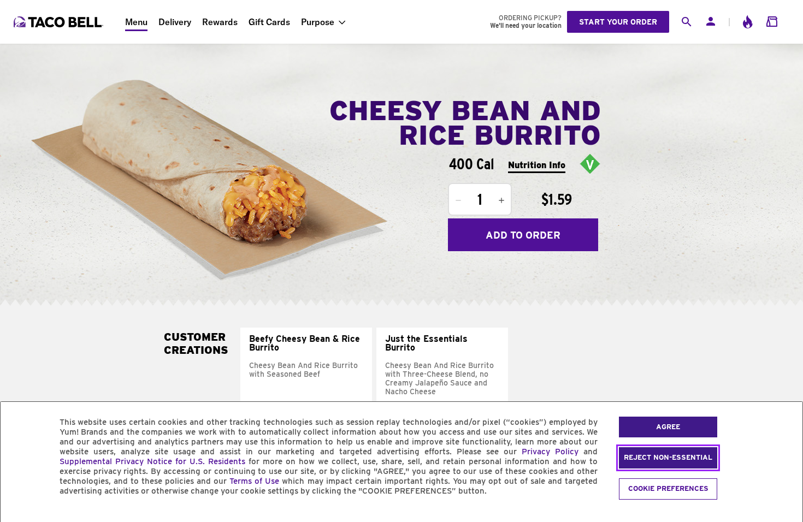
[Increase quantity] (501, 200)
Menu (136, 21)
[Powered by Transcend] (18, 515)
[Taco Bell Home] (59, 21)
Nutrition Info (536, 165)
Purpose (317, 21)
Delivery (174, 21)
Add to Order (523, 235)
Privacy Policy (550, 451)
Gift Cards (269, 21)
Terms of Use (254, 481)
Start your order (618, 21)
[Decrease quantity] (458, 200)
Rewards (220, 21)
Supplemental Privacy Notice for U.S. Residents (152, 461)
